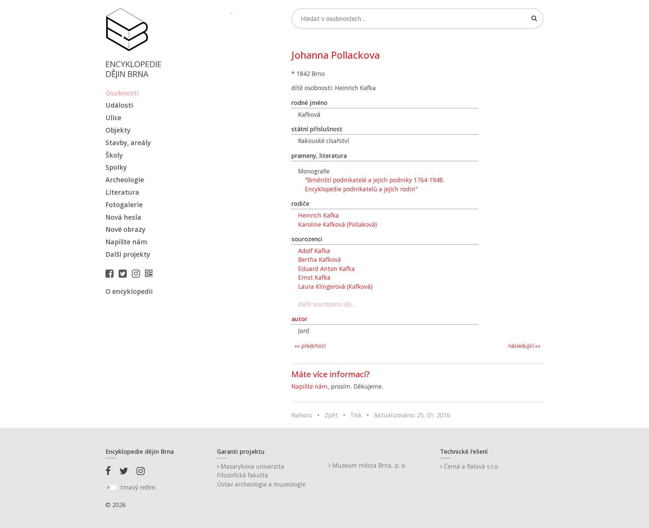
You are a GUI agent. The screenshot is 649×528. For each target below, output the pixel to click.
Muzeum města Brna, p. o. (368, 465)
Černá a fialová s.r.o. (470, 466)
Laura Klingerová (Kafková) (335, 286)
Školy (114, 155)
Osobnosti (122, 93)
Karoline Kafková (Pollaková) (337, 224)
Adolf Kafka (314, 251)
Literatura (122, 192)
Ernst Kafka (314, 277)
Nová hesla (123, 217)
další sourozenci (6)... (326, 304)
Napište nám (126, 241)
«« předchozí (310, 346)
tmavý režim (137, 487)
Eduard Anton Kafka (326, 269)
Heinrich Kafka (318, 215)
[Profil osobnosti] (150, 273)
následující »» (524, 346)
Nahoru (301, 415)
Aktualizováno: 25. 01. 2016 (412, 415)
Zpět (331, 415)
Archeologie (124, 179)
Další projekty (127, 254)
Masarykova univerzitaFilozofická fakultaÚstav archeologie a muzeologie (261, 475)
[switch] (111, 487)
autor (299, 319)
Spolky (116, 167)
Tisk (356, 415)
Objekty (117, 130)
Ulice (113, 117)
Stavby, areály (128, 142)
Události (119, 105)
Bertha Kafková (319, 259)
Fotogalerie (124, 204)
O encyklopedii (129, 291)
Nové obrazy (125, 229)
